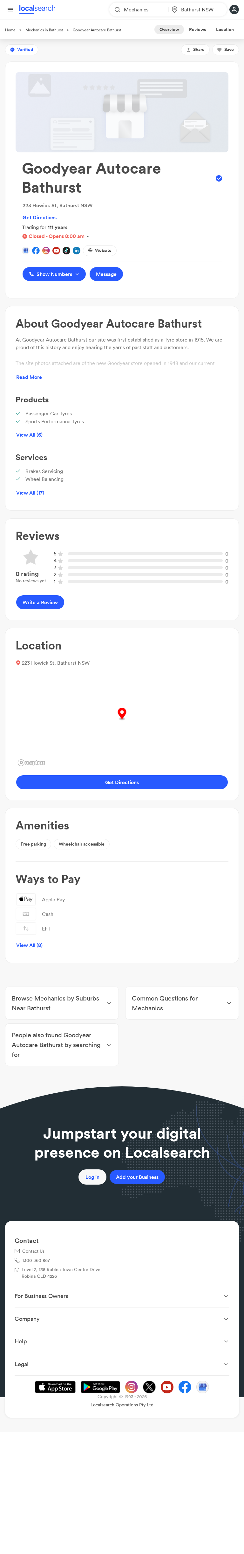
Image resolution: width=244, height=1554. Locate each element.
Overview (169, 29)
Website (103, 250)
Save (229, 49)
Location (225, 29)
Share (199, 49)
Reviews (197, 29)
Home (10, 30)
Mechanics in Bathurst (44, 30)
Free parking (33, 844)
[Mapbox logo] (31, 762)
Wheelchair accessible (82, 844)
